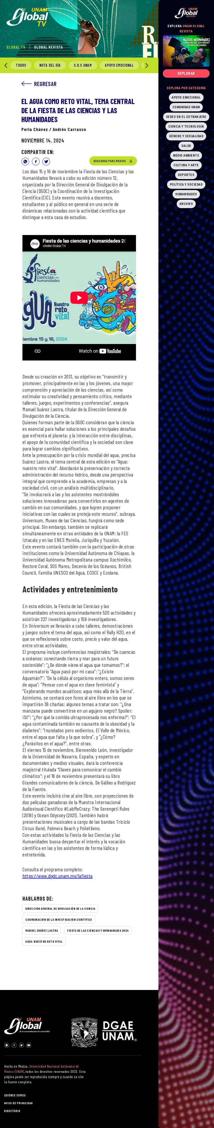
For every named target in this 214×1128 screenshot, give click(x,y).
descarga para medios (110, 161)
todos (21, 65)
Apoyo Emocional (119, 65)
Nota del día (50, 65)
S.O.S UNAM (83, 65)
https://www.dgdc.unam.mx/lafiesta (57, 876)
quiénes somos (15, 1095)
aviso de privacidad (18, 1103)
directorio (12, 1111)
